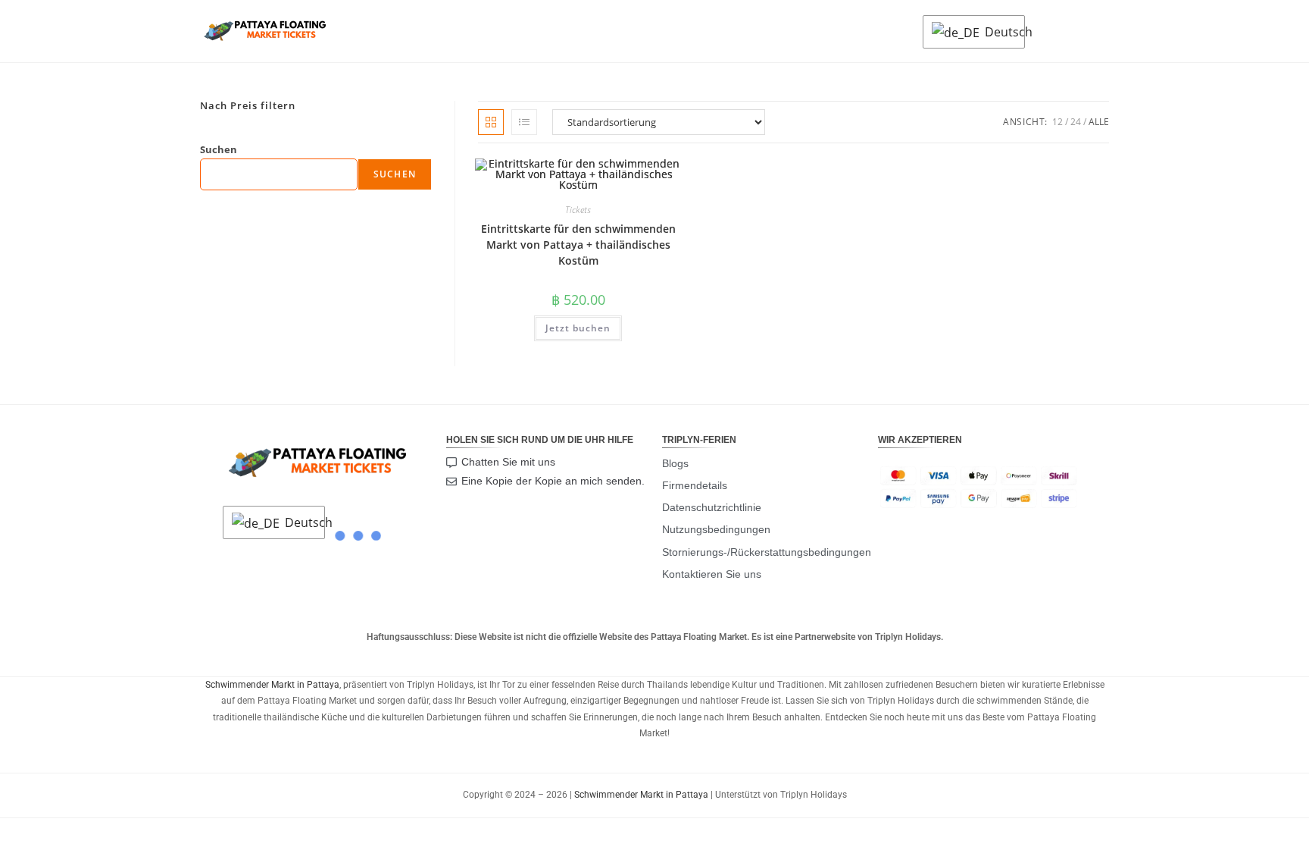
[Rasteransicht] (491, 122)
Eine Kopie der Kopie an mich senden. (553, 481)
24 (1075, 121)
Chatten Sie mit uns (508, 462)
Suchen (218, 149)
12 (1057, 121)
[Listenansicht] (524, 122)
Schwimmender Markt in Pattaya (272, 684)
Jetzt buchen (578, 328)
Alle (1099, 121)
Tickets (578, 209)
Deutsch (1001, 32)
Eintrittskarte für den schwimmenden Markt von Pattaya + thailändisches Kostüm (578, 244)
